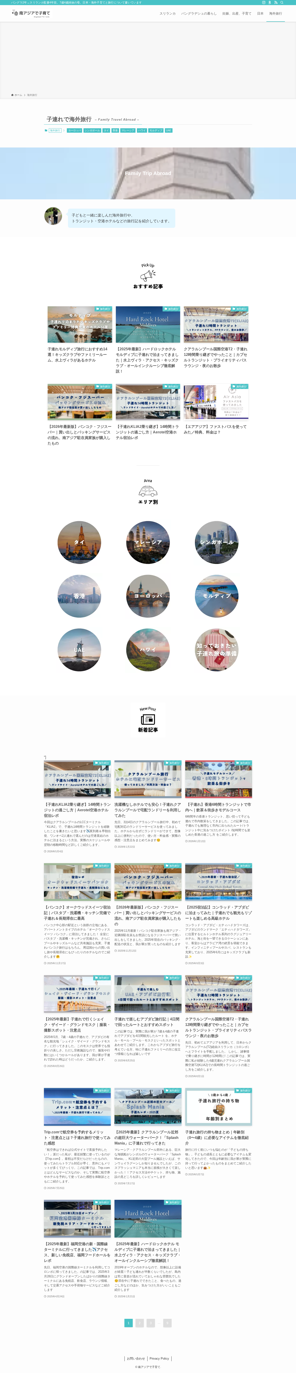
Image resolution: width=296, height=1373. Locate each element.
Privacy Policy (159, 1358)
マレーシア (128, 130)
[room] (270, 2)
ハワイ (142, 130)
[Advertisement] (148, 58)
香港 (115, 130)
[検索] (282, 2)
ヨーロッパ (74, 130)
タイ (106, 130)
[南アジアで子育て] (31, 13)
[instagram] (264, 2)
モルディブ (156, 130)
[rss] (276, 2)
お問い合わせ (136, 1358)
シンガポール (92, 130)
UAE (168, 130)
